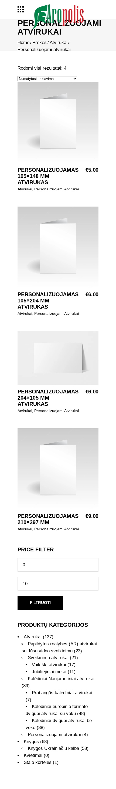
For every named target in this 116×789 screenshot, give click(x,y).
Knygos (31, 741)
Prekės (39, 42)
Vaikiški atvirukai (49, 664)
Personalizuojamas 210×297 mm (48, 519)
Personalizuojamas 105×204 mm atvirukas (48, 300)
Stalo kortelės (38, 762)
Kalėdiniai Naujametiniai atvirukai (61, 678)
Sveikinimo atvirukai (48, 657)
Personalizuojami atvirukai (56, 189)
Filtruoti (40, 602)
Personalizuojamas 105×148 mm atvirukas (48, 176)
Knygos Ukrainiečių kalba (53, 748)
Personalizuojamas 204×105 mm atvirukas (48, 398)
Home (23, 42)
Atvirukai (58, 42)
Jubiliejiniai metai (49, 671)
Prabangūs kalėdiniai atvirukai (62, 692)
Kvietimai (33, 755)
